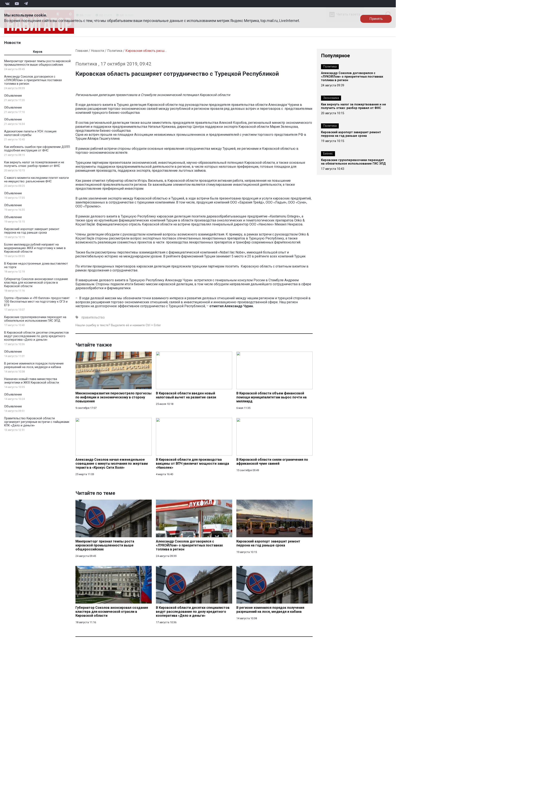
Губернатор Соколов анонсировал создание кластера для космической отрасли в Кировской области (36, 282)
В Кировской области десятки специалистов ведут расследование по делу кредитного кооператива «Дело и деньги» (36, 336)
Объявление (13, 95)
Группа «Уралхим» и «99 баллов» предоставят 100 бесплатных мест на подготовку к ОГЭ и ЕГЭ (37, 301)
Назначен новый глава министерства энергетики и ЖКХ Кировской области (31, 380)
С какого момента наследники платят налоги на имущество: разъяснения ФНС (36, 179)
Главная (81, 51)
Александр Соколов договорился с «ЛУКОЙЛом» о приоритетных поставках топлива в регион (33, 80)
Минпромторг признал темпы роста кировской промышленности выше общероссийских (37, 63)
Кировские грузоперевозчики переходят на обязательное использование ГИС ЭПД (35, 318)
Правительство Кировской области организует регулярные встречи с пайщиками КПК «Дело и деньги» (36, 422)
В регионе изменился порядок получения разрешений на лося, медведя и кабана (34, 365)
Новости (12, 42)
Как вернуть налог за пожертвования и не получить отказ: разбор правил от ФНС (34, 164)
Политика (114, 51)
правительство (93, 317)
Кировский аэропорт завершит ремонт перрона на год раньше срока (31, 230)
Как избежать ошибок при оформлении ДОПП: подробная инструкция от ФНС (37, 148)
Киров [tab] (37, 52)
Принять (376, 18)
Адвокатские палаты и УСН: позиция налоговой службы (30, 133)
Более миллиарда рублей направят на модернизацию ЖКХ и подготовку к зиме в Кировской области (35, 248)
